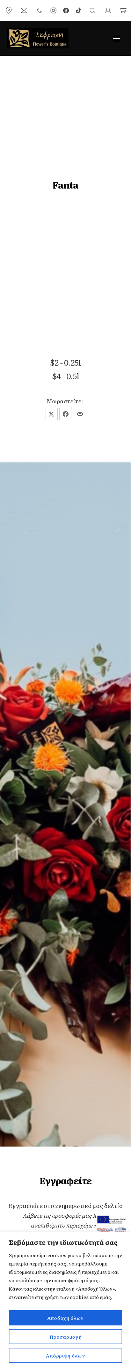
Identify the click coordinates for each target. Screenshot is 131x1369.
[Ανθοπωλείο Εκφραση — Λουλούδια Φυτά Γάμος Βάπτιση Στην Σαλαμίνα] (37, 38)
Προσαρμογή (66, 1336)
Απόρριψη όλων (65, 1355)
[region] (65, 1300)
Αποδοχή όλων (65, 1317)
